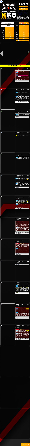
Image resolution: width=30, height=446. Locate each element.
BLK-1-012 (20, 132)
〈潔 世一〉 (17, 181)
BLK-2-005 (20, 89)
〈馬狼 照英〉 (22, 181)
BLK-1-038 (20, 282)
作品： (3, 28)
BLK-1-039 (20, 304)
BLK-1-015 (20, 218)
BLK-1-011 (20, 111)
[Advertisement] (15, 361)
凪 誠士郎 (17, 69)
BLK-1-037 (20, 261)
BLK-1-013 (20, 154)
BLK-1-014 (20, 175)
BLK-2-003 (20, 68)
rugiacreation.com (25, 14)
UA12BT (16, 111)
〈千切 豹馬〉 (26, 287)
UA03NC (16, 68)
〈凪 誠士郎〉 (22, 71)
